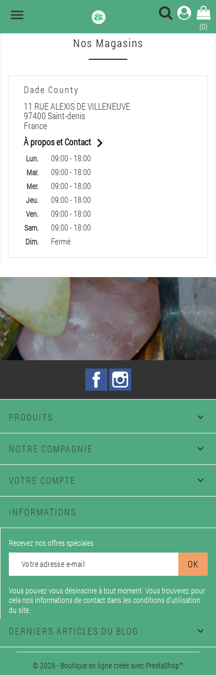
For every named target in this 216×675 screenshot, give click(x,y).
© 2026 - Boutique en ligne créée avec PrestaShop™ (108, 665)
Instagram (120, 380)
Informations (42, 512)
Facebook (96, 380)
